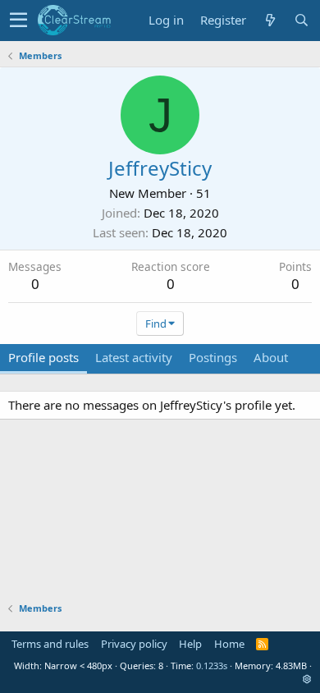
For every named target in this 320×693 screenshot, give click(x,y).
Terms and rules (50, 643)
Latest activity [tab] (133, 357)
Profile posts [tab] (43, 357)
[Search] (301, 20)
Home (229, 643)
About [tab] (271, 357)
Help (190, 643)
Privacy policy (134, 643)
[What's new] (270, 20)
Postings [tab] (213, 357)
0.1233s (211, 665)
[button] (18, 20)
